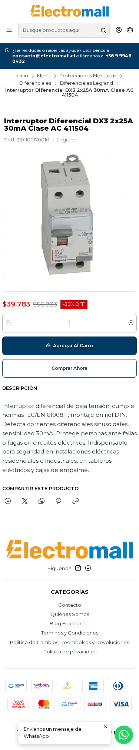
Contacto (69, 605)
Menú (43, 76)
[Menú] (9, 30)
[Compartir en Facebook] (8, 501)
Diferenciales (35, 83)
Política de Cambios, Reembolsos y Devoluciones (69, 642)
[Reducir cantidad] (8, 323)
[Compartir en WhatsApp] (41, 501)
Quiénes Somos (69, 614)
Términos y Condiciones (69, 633)
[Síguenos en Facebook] (88, 568)
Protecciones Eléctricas (87, 76)
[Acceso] (119, 30)
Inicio (22, 76)
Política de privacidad (69, 651)
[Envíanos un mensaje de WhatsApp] (124, 735)
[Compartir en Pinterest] (58, 501)
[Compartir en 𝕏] (24, 501)
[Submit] (103, 30)
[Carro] (130, 30)
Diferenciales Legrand (86, 83)
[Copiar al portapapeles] (75, 501)
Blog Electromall (70, 623)
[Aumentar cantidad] (130, 323)
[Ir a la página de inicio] (69, 11)
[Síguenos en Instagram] (78, 568)
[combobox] (64, 30)
